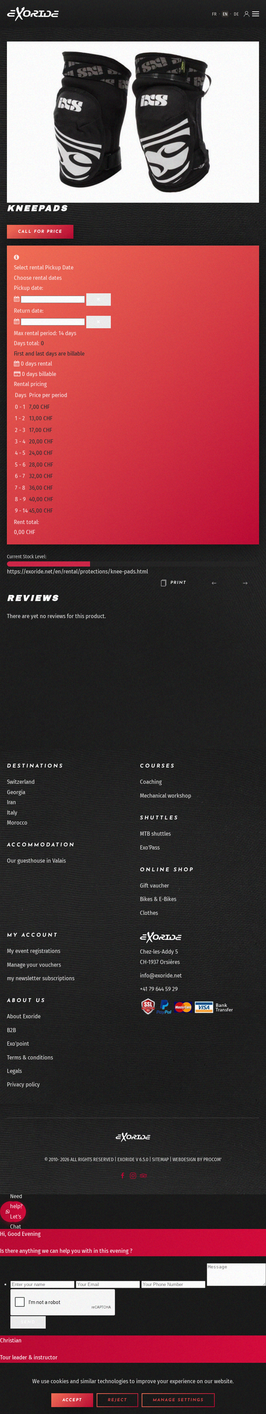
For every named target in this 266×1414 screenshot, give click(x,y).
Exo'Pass (150, 847)
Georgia (16, 792)
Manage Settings (178, 1400)
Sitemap (160, 1160)
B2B (11, 1030)
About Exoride (24, 1016)
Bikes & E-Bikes (158, 899)
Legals (14, 1071)
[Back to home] (33, 14)
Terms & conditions (30, 1057)
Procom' (212, 1160)
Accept (72, 1400)
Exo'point (18, 1043)
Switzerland (21, 782)
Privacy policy (23, 1084)
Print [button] (178, 583)
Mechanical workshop (165, 795)
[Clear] (98, 299)
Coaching (151, 782)
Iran (11, 802)
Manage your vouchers (34, 964)
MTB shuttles (155, 833)
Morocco (17, 822)
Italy (12, 812)
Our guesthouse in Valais (36, 860)
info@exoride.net (161, 975)
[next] (245, 583)
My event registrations (33, 951)
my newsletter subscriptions (40, 978)
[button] (255, 14)
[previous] (214, 583)
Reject (117, 1400)
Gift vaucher (154, 885)
